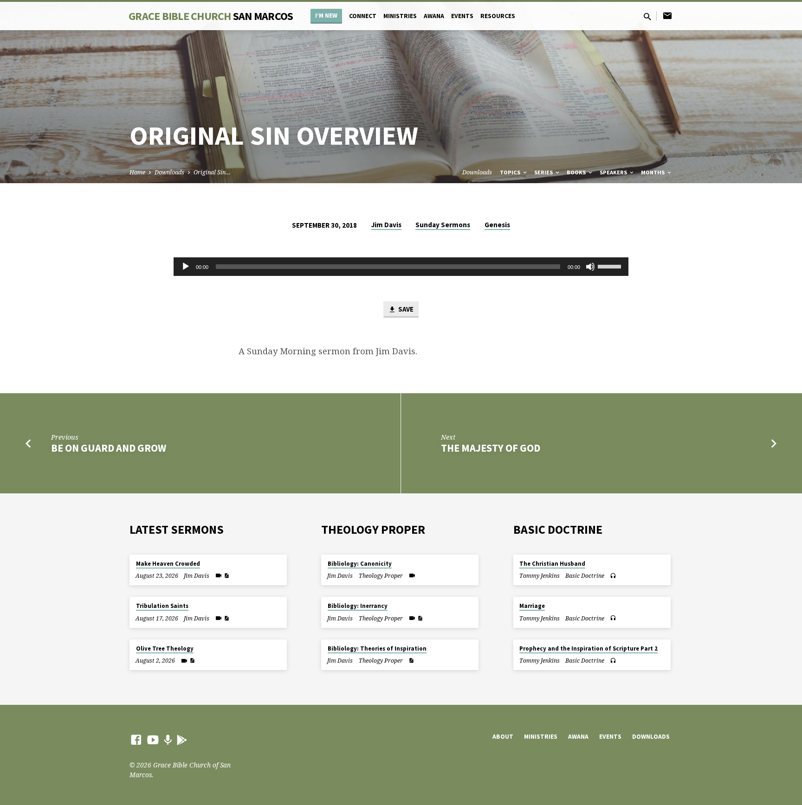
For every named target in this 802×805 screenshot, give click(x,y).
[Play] (185, 266)
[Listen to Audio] (613, 576)
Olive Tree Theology (165, 648)
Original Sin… (212, 172)
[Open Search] (647, 16)
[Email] (667, 15)
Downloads (169, 172)
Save (405, 309)
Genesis (497, 224)
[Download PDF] (226, 576)
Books (577, 172)
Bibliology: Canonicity (360, 564)
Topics (511, 172)
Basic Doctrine (584, 576)
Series (544, 172)
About (502, 737)
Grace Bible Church (211, 16)
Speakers (614, 172)
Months (653, 172)
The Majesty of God (490, 447)
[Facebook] (136, 739)
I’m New (326, 15)
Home (137, 172)
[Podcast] (168, 739)
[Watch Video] (218, 575)
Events (462, 16)
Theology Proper (381, 576)
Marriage (532, 606)
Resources (497, 16)
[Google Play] (181, 739)
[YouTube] (153, 739)
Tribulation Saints (162, 606)
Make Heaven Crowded (168, 564)
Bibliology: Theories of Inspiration (377, 648)
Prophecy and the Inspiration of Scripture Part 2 (588, 648)
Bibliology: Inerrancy (358, 606)
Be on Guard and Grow (108, 447)
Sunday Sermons (442, 224)
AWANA (434, 16)
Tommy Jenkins (539, 576)
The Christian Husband (552, 564)
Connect (362, 16)
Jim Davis (386, 224)
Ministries (400, 16)
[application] (401, 266)
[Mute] (590, 266)
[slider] (611, 265)
